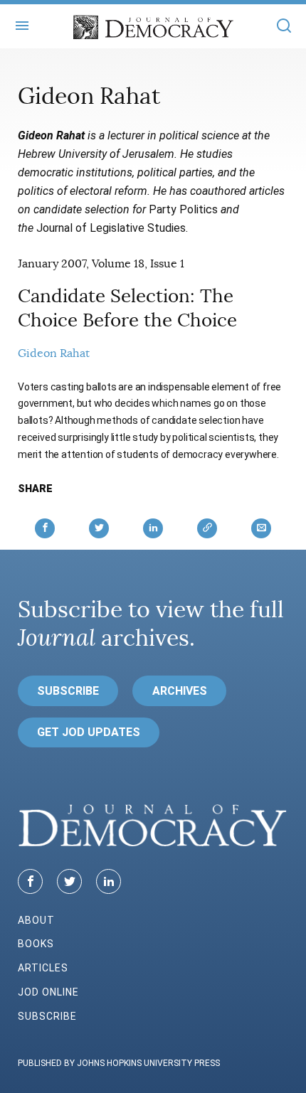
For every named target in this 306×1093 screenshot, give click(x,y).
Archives (179, 691)
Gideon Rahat (54, 353)
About (36, 920)
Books (36, 943)
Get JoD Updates (88, 732)
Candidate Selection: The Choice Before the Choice (127, 308)
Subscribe (68, 691)
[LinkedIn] (108, 881)
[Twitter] (69, 881)
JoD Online (48, 992)
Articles (43, 968)
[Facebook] (30, 881)
